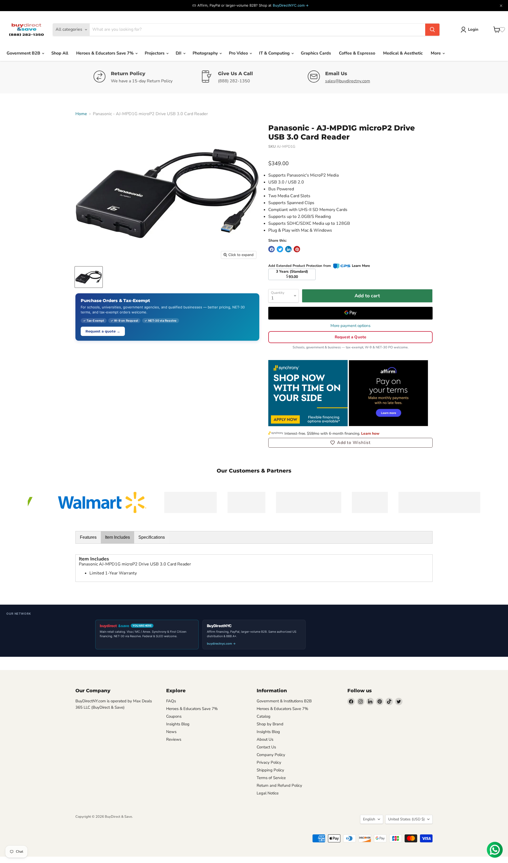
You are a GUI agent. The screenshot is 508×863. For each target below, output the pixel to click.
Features (88, 537)
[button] (350, 442)
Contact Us (266, 747)
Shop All (59, 53)
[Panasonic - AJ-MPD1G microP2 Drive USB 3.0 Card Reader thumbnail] (88, 277)
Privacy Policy (269, 762)
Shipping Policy (270, 770)
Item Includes (117, 537)
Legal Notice (268, 793)
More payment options (350, 325)
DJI (179, 53)
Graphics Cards (316, 53)
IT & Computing (275, 53)
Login (473, 29)
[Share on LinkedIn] (288, 249)
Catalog (263, 716)
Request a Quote (350, 337)
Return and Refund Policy (279, 785)
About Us (265, 739)
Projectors (155, 53)
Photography (206, 53)
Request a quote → (102, 331)
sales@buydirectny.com (347, 81)
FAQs (171, 701)
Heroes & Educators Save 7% (105, 53)
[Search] (432, 30)
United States (406, 819)
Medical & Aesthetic (403, 53)
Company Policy (271, 754)
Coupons (174, 716)
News (171, 731)
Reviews (173, 739)
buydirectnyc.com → (221, 643)
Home (81, 113)
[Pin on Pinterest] (297, 249)
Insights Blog (177, 724)
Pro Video (239, 53)
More (436, 53)
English (369, 819)
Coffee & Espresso (357, 53)
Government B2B (24, 53)
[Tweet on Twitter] (280, 249)
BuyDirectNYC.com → (291, 5)
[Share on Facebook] (271, 249)
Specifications (151, 537)
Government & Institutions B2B (284, 701)
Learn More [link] (361, 265)
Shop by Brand (270, 724)
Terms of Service (271, 777)
